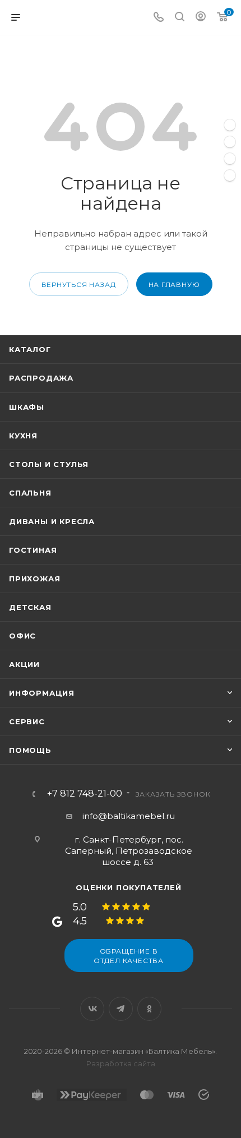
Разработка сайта (120, 1063)
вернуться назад (78, 284)
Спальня (30, 492)
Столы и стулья (49, 464)
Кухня (23, 435)
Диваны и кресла (52, 521)
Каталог (30, 349)
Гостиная (33, 549)
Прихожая (34, 578)
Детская (30, 607)
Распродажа (41, 377)
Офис (22, 635)
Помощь (30, 750)
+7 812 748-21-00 (84, 793)
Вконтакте (92, 1009)
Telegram (121, 1009)
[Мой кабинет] (201, 17)
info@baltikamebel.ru (128, 816)
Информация (42, 692)
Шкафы (26, 407)
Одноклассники (149, 1009)
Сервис (27, 721)
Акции (24, 664)
